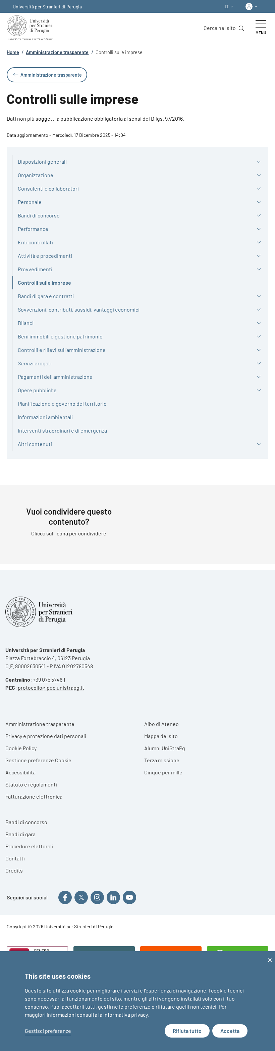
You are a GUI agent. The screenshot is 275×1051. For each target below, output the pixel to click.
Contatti (15, 858)
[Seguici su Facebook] (65, 897)
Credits (14, 870)
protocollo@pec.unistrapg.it (51, 687)
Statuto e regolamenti (31, 784)
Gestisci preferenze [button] (48, 1030)
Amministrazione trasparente (57, 52)
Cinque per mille (163, 772)
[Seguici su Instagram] (97, 897)
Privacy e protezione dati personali (45, 736)
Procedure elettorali (29, 846)
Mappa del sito (161, 736)
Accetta (229, 1030)
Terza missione (161, 760)
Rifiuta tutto (187, 1030)
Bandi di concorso (26, 822)
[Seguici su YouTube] (129, 897)
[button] (229, 6)
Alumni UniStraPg (164, 748)
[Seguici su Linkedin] (113, 897)
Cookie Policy (21, 748)
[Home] (31, 27)
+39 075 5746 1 (49, 679)
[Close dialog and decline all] (270, 955)
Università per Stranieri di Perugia (47, 6)
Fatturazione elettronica (33, 796)
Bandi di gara (20, 834)
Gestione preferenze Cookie (38, 760)
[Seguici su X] (81, 897)
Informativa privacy (125, 1014)
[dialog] (137, 1001)
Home (13, 52)
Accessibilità (20, 772)
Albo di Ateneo (161, 724)
